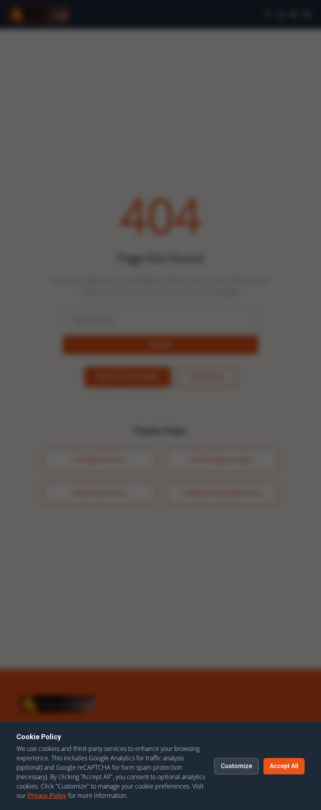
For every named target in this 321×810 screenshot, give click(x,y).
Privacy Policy (47, 795)
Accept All (284, 766)
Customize (236, 766)
